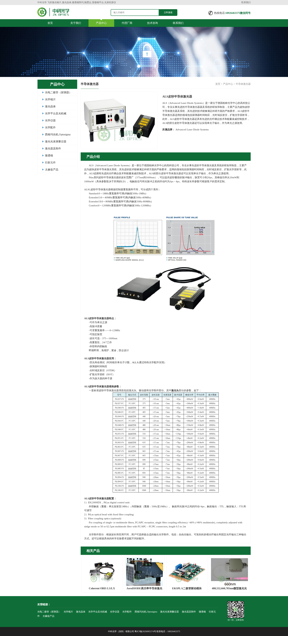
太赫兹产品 (51, 169)
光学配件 (50, 127)
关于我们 (75, 23)
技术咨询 (152, 23)
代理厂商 (127, 23)
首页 (50, 23)
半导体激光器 (243, 84)
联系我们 (246, 2)
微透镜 (49, 155)
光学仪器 (50, 120)
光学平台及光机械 (55, 113)
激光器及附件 (53, 148)
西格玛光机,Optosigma (57, 134)
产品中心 (101, 23)
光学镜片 (50, 99)
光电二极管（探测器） (58, 92)
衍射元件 (50, 162)
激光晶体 (50, 106)
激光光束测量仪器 (55, 141)
